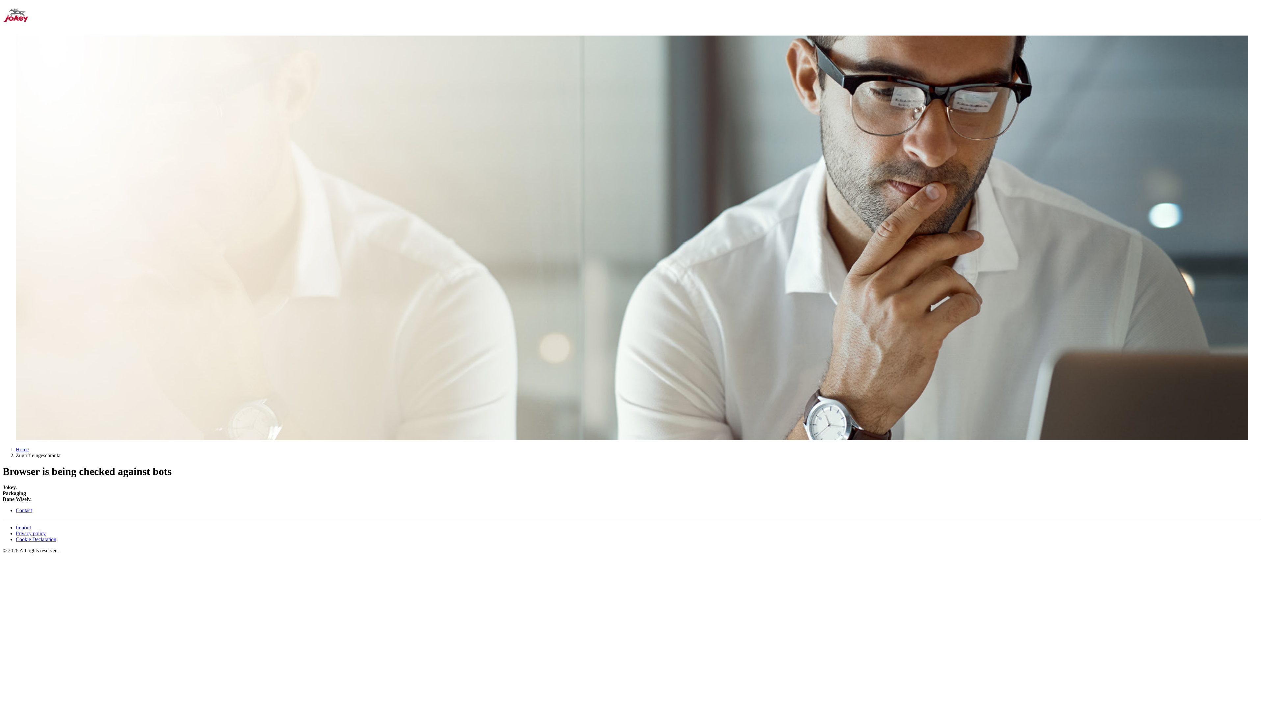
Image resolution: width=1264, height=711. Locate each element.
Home (22, 449)
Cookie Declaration (36, 539)
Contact (24, 510)
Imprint (23, 527)
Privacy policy (31, 533)
